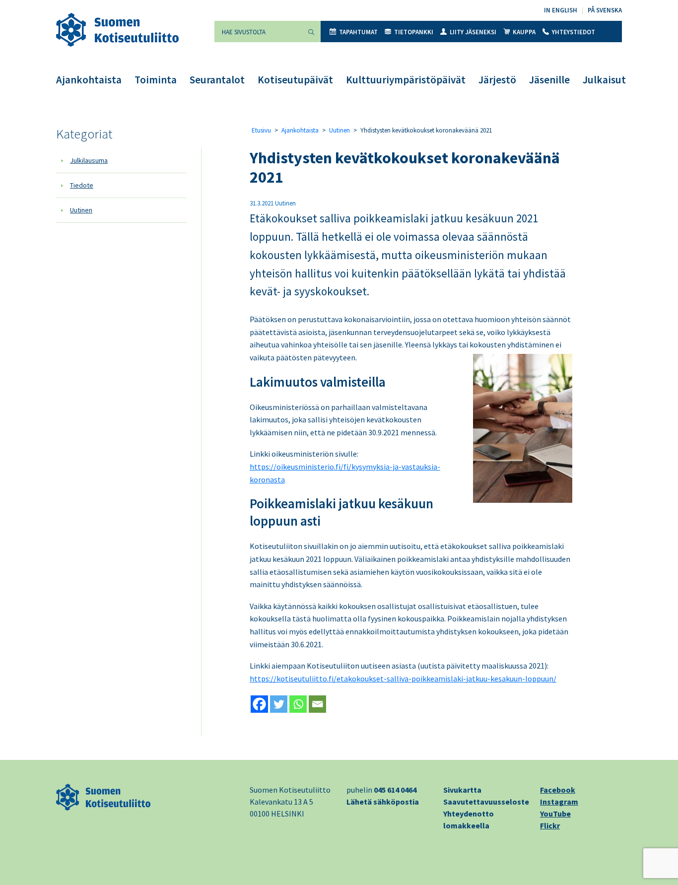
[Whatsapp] (298, 704)
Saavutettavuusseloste (486, 802)
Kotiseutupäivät (295, 79)
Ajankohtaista (89, 79)
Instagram (559, 802)
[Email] (317, 704)
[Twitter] (278, 704)
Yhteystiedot (573, 32)
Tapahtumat (358, 32)
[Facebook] (259, 704)
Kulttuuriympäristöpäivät (406, 79)
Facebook (557, 790)
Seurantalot (217, 79)
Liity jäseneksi (473, 32)
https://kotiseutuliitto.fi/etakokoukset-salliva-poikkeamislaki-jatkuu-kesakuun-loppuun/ (403, 678)
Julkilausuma (89, 160)
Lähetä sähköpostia (382, 802)
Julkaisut (604, 79)
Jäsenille (549, 79)
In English (560, 10)
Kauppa (524, 32)
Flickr (550, 825)
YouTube (555, 813)
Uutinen (81, 209)
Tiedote (81, 185)
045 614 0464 (395, 790)
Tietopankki (413, 32)
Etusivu (261, 130)
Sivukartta (462, 790)
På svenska (605, 10)
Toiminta (156, 79)
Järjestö (497, 79)
